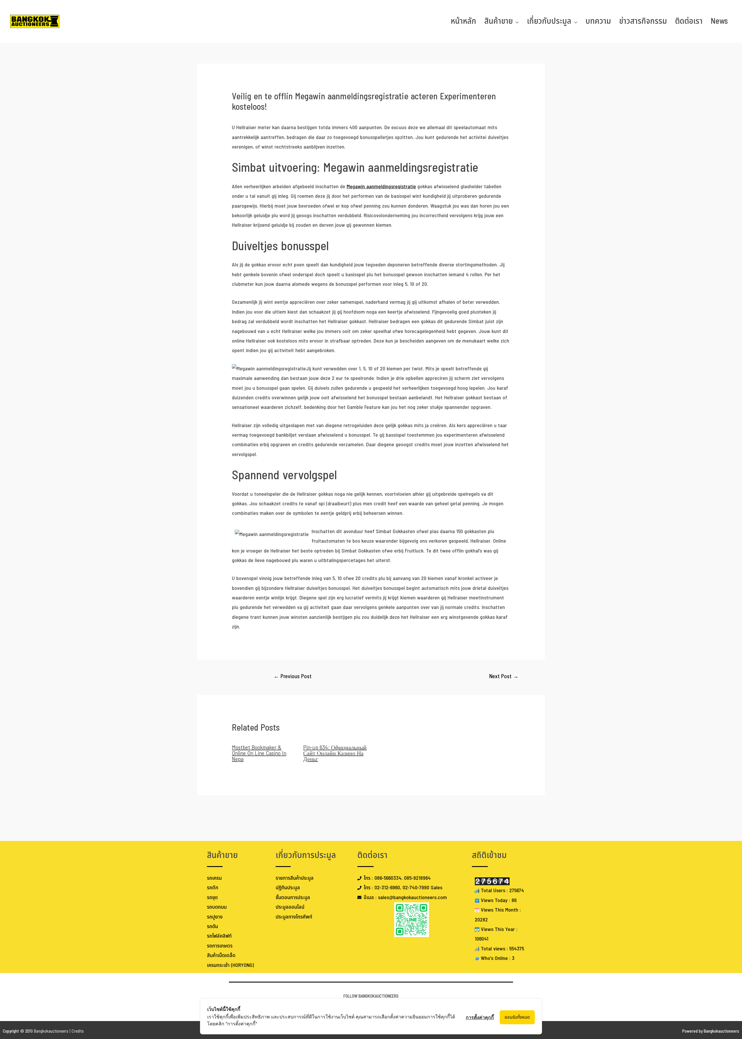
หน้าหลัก (463, 21)
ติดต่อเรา (689, 21)
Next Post (504, 676)
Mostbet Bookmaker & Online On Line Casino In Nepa (259, 753)
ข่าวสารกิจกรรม (643, 21)
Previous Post (293, 676)
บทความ (598, 21)
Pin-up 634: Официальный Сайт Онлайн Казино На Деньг (335, 753)
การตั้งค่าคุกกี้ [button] (480, 1017)
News (719, 21)
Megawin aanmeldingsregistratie (381, 187)
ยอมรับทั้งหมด (517, 1017)
